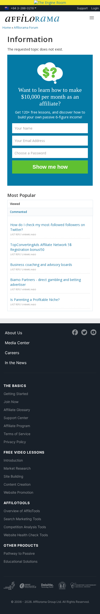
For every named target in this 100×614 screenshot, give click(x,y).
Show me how (50, 167)
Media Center (17, 342)
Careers (12, 352)
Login (95, 8)
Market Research (17, 468)
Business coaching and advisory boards (41, 264)
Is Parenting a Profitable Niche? (34, 299)
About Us (13, 332)
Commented (18, 212)
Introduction (13, 460)
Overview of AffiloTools (22, 511)
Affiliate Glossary (17, 410)
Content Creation (17, 484)
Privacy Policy (15, 442)
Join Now (11, 402)
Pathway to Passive (19, 553)
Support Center (16, 418)
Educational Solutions (20, 561)
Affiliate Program (17, 426)
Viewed (15, 204)
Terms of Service (17, 434)
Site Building (13, 476)
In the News (15, 362)
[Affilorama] (31, 17)
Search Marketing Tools (22, 519)
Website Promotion (18, 492)
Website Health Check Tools (26, 535)
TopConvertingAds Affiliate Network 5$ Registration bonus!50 (41, 247)
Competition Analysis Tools (25, 527)
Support (82, 8)
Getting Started (16, 394)
